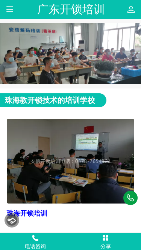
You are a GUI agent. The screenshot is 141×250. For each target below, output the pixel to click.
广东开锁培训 (71, 9)
